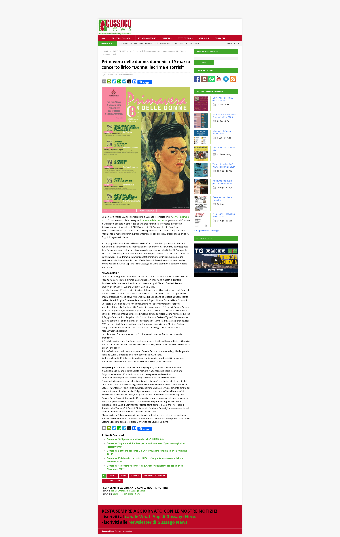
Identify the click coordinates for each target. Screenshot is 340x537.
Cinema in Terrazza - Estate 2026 (222, 132)
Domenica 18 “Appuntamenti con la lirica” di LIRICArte (135, 439)
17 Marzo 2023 (111, 74)
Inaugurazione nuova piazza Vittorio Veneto (222, 182)
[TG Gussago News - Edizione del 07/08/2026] (216, 260)
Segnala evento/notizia (123, 531)
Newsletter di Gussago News (126, 494)
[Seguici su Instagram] (204, 80)
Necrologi (204, 38)
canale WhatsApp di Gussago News (128, 490)
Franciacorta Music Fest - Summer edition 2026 (224, 115)
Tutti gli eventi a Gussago (206, 230)
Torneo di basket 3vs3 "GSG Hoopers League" (223, 165)
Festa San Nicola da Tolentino (222, 198)
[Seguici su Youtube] (219, 80)
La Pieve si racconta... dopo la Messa (222, 99)
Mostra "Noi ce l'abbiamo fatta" (224, 149)
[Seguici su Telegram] (226, 80)
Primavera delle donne (152, 220)
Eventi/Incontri (127, 74)
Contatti (220, 38)
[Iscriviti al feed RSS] (233, 80)
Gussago (112, 476)
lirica (123, 476)
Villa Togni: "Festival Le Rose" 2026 (223, 215)
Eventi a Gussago (147, 38)
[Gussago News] (114, 34)
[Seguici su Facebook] (197, 80)
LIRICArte (135, 476)
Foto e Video (184, 38)
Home (104, 38)
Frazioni (166, 38)
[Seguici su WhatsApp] (211, 80)
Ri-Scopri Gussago (121, 38)
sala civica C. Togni (112, 481)
